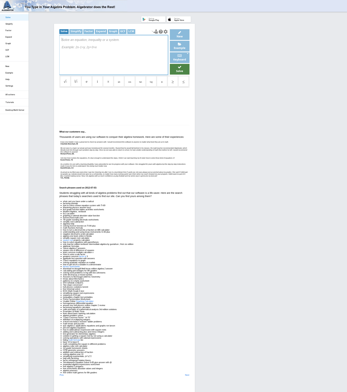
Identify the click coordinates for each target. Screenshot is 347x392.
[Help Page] (161, 32)
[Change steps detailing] (166, 32)
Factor (8, 30)
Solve (8, 17)
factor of (82, 256)
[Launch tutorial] (155, 31)
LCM (7, 56)
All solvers (10, 94)
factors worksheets (71, 266)
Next (187, 375)
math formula (74, 340)
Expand (8, 37)
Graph (8, 43)
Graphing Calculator (85, 301)
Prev (62, 375)
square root (68, 240)
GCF (7, 50)
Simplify (9, 24)
